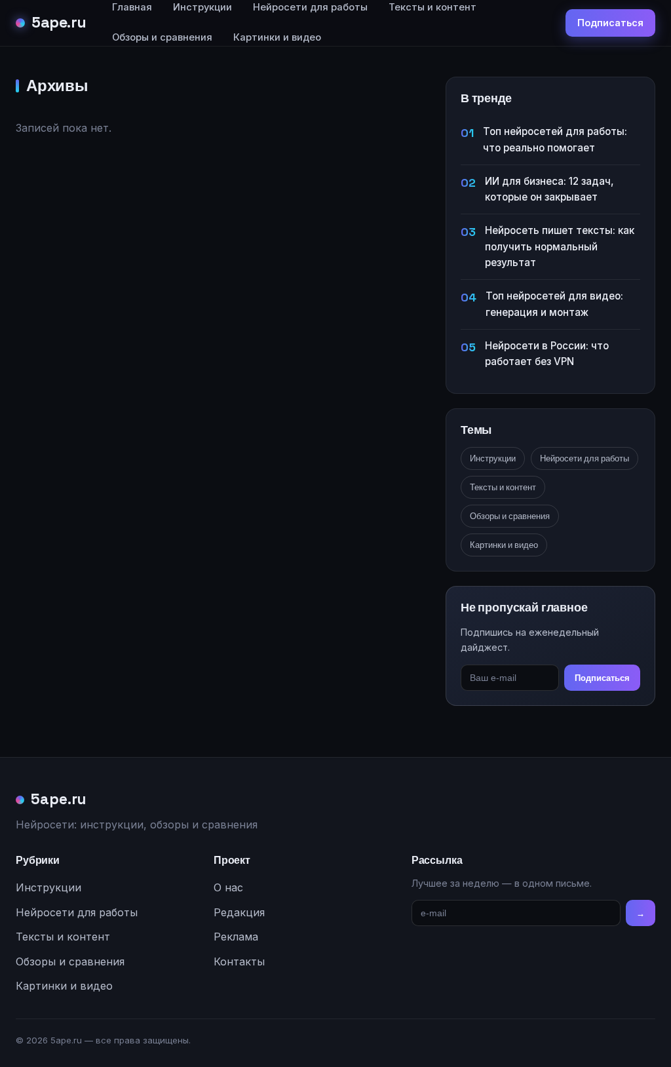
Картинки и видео (277, 37)
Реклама (236, 936)
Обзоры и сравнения (162, 37)
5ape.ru (58, 22)
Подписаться (610, 22)
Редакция (239, 912)
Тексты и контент (503, 487)
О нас (228, 887)
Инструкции (493, 458)
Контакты (239, 961)
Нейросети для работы (584, 458)
